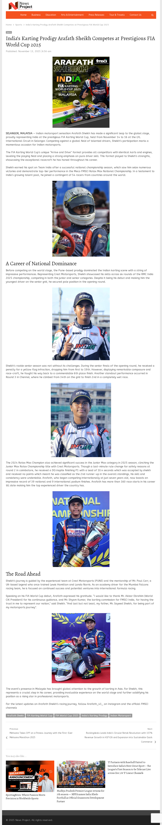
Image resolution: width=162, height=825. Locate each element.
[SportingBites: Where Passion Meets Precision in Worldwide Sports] (30, 762)
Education (51, 15)
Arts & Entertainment (72, 15)
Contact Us (135, 15)
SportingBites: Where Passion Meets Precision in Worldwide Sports (25, 796)
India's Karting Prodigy (94, 715)
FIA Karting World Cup (39, 715)
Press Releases (96, 15)
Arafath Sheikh (15, 715)
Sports (8, 32)
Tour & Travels (117, 15)
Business (36, 15)
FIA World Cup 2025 (67, 715)
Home (23, 15)
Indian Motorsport (120, 715)
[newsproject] (30, 5)
